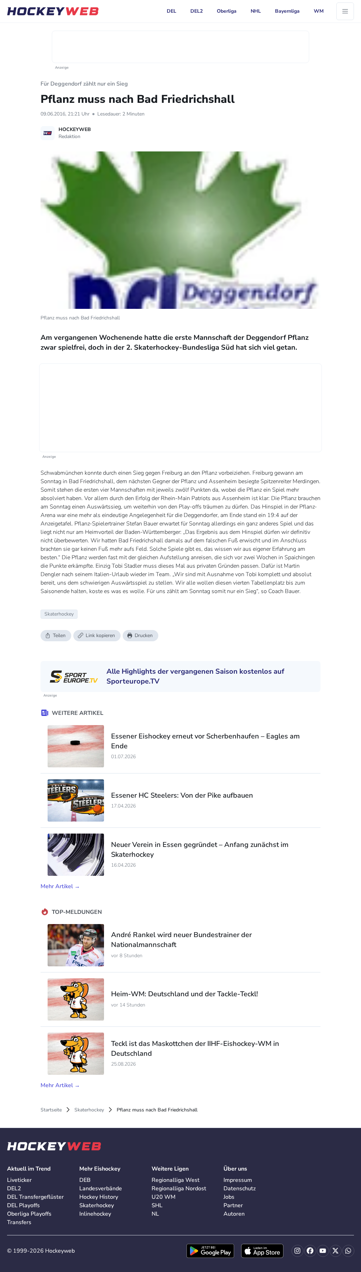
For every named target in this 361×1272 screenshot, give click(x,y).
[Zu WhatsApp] (348, 1251)
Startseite (51, 1109)
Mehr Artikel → (60, 886)
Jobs (229, 1197)
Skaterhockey (89, 1109)
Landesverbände (100, 1188)
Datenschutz (240, 1188)
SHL (157, 1205)
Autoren (234, 1214)
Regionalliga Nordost (179, 1188)
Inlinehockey (95, 1214)
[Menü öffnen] (345, 11)
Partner (233, 1205)
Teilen (59, 635)
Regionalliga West (176, 1180)
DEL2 (14, 1188)
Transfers (19, 1222)
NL (155, 1214)
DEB (85, 1180)
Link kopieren (100, 635)
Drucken (144, 635)
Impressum (238, 1180)
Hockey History (98, 1197)
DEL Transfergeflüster (35, 1197)
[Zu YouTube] (323, 1251)
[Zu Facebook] (310, 1251)
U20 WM (164, 1197)
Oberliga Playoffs (29, 1214)
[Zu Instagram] (297, 1251)
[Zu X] (335, 1251)
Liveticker (19, 1180)
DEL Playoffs (23, 1205)
